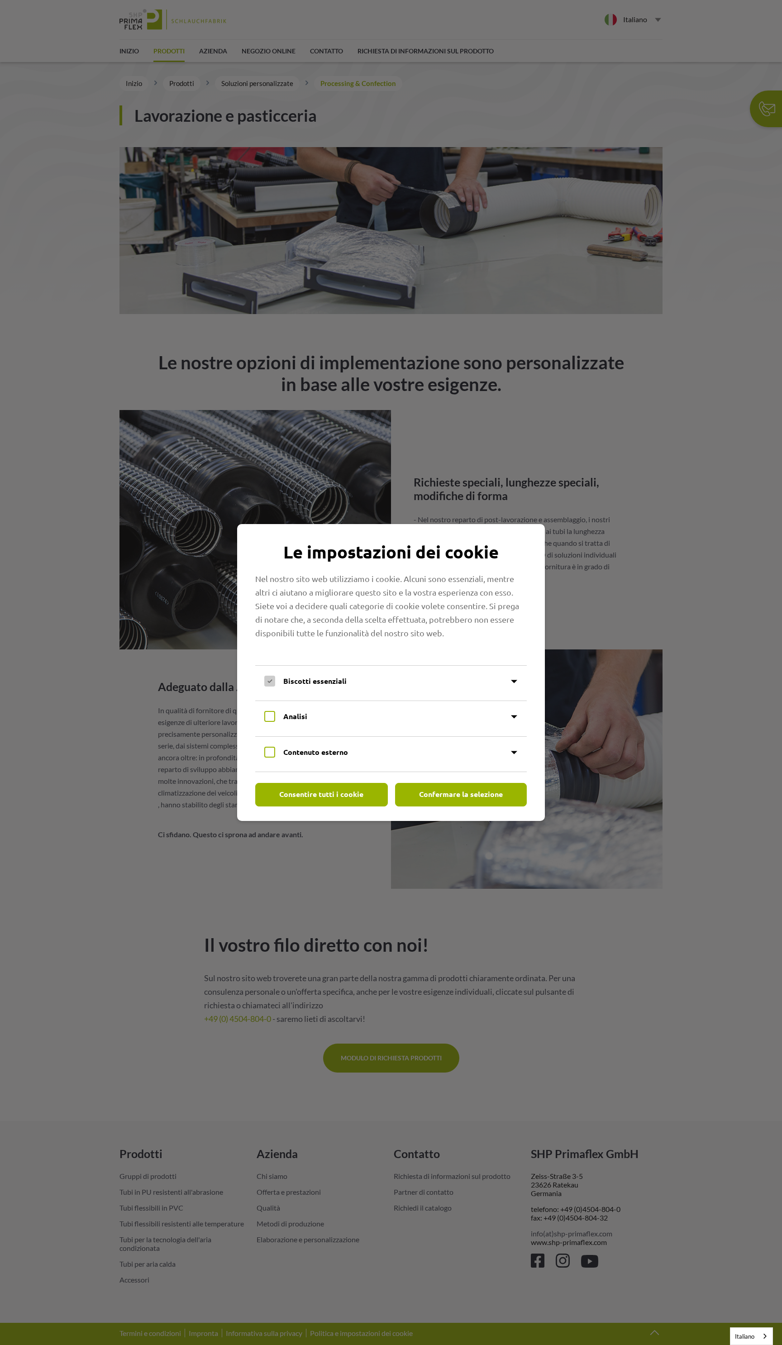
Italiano (744, 1336)
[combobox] (751, 1336)
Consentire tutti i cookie (321, 794)
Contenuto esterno (315, 752)
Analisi (295, 716)
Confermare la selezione (461, 794)
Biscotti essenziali (315, 681)
